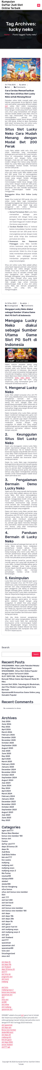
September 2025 (9, 745)
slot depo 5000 (7, 1042)
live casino (6, 860)
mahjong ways (8, 868)
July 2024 (6, 783)
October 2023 (8, 807)
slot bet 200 (7, 900)
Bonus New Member (10, 833)
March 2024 (7, 794)
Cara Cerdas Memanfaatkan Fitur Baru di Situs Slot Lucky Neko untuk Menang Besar (20, 93)
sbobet (5, 881)
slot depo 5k (7, 921)
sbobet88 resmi (7, 1032)
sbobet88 (6, 884)
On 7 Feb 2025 (10, 85)
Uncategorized (12, 306)
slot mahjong (6, 1007)
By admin (22, 85)
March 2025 (7, 761)
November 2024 (9, 772)
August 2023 (7, 812)
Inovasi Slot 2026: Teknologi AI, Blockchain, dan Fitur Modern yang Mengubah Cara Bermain (21, 687)
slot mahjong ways (10, 929)
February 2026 (8, 735)
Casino (5, 841)
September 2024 (9, 778)
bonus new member (9, 992)
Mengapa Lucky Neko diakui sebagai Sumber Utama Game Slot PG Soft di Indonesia (20, 312)
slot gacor (6, 924)
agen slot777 (7, 831)
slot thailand (7, 937)
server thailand (7, 1045)
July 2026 (6, 721)
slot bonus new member (12, 908)
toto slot (6, 951)
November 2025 (9, 740)
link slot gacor (7, 1040)
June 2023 (6, 818)
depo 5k (5, 849)
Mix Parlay (6, 873)
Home (7, 34)
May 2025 (6, 756)
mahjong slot (7, 865)
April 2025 (6, 759)
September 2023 (9, 810)
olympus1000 (7, 879)
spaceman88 (7, 948)
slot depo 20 (6, 1035)
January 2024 (8, 799)
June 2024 (6, 786)
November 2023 (9, 804)
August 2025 (7, 748)
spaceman (6, 943)
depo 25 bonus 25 (9, 847)
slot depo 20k (8, 919)
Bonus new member (9, 1030)
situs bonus (7, 889)
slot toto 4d (6, 974)
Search (5, 647)
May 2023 (6, 820)
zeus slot (6, 956)
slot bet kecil (7, 903)
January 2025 (8, 767)
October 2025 (8, 743)
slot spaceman (7, 1025)
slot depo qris (6, 1027)
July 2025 (6, 751)
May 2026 (6, 727)
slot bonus (6, 905)
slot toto (5, 987)
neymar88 (6, 876)
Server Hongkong (9, 887)
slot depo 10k (7, 916)
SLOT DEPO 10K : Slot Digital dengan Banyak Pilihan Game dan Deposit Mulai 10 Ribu (20, 679)
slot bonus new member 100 (14, 911)
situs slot (5, 1000)
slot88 (4, 1002)
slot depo (6, 913)
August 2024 (7, 780)
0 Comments (20, 87)
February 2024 (8, 796)
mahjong (5, 863)
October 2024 (8, 775)
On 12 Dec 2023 (10, 303)
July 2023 (6, 815)
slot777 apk (6, 1047)
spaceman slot (8, 945)
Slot (8, 87)
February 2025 (8, 764)
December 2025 (9, 737)
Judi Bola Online (9, 855)
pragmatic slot (7, 977)
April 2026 (6, 729)
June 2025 (6, 753)
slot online (5, 1005)
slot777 (5, 940)
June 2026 (6, 724)
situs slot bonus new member (15, 892)
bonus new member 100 (12, 836)
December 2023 (9, 802)
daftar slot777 (8, 844)
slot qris (5, 935)
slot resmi (5, 979)
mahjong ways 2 (9, 871)
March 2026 (7, 732)
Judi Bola (6, 852)
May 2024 (6, 788)
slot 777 (5, 897)
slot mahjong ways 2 (11, 932)
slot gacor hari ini (9, 927)
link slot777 (7, 857)
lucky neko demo (22, 378)
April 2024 (6, 791)
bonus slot (6, 839)
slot (6, 106)
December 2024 (9, 769)
